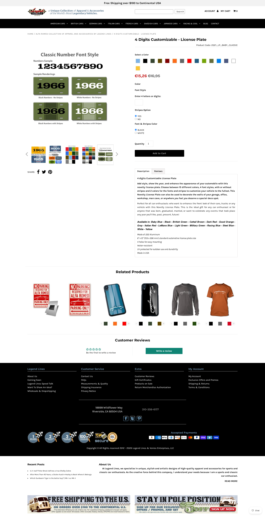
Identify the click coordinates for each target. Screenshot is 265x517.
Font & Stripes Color (146, 123)
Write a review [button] (164, 350)
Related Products (132, 272)
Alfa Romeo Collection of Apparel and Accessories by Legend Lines (73, 34)
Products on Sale (143, 383)
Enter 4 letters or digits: (148, 96)
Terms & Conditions (199, 387)
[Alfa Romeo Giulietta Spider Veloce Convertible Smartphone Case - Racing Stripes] (115, 317)
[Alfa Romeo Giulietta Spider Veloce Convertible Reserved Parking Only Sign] (80, 317)
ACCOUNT (210, 11)
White (141, 133)
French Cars (132, 23)
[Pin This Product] (50, 172)
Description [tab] (143, 171)
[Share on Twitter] (44, 172)
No (139, 119)
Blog (205, 23)
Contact (215, 23)
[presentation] (129, 323)
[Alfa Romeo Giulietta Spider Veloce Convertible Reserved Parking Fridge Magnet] (45, 317)
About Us (32, 376)
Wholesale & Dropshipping (41, 391)
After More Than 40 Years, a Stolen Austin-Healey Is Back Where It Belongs (61, 474)
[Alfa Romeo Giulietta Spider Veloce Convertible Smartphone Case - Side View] (150, 317)
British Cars (77, 23)
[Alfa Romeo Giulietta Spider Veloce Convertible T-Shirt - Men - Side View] (220, 317)
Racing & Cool (190, 23)
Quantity (139, 143)
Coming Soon (34, 380)
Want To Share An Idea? (39, 387)
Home (30, 34)
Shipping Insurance (91, 387)
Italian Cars (114, 23)
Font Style (140, 90)
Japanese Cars (171, 23)
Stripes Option (143, 110)
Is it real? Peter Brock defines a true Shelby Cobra (50, 471)
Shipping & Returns (198, 383)
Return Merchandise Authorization (153, 387)
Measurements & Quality (94, 383)
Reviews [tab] (158, 171)
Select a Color (142, 54)
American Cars (57, 23)
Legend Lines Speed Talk (40, 383)
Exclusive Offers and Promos (203, 380)
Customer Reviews (144, 376)
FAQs (83, 380)
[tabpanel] (186, 215)
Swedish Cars (151, 23)
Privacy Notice (88, 391)
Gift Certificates (143, 380)
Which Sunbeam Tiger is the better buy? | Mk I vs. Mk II (53, 478)
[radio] (138, 61)
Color (137, 84)
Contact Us (87, 376)
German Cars (95, 23)
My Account (194, 376)
